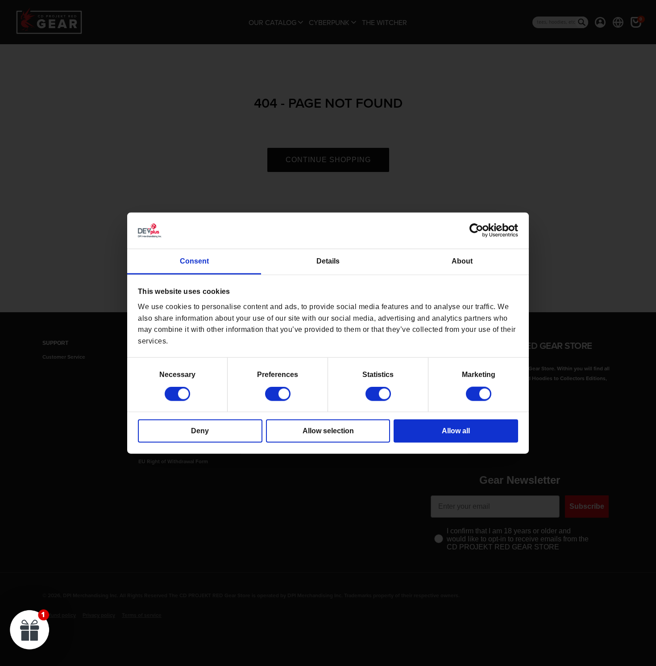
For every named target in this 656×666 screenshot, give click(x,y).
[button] (30, 629)
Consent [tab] (194, 261)
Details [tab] (328, 261)
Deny (200, 431)
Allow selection (328, 431)
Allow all (456, 431)
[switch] (278, 394)
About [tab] (462, 261)
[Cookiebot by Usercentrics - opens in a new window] (479, 230)
